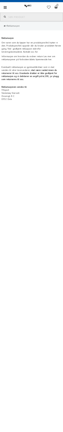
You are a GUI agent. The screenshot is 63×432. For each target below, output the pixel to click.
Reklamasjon (13, 25)
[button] (49, 7)
